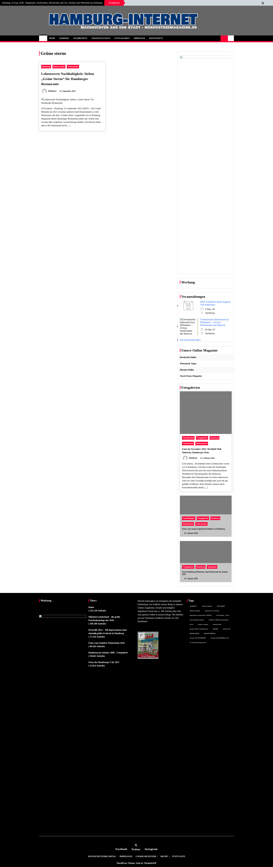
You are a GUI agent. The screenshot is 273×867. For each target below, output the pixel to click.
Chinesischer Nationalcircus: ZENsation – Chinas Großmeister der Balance (214, 322)
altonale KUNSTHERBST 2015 (220, 638)
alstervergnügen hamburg (197, 620)
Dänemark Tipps (188, 363)
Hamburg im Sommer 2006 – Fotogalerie (108, 652)
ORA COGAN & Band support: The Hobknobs (215, 303)
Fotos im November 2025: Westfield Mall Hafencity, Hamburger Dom (201, 451)
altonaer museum (203, 624)
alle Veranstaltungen (190, 339)
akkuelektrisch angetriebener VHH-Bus (201, 615)
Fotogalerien (122, 38)
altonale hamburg (209, 633)
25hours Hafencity (207, 606)
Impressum (139, 38)
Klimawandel (59, 66)
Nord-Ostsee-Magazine (191, 376)
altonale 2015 (226, 629)
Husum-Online (187, 370)
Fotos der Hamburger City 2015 (103, 662)
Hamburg (64, 38)
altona (191, 624)
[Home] (43, 38)
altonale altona (194, 633)
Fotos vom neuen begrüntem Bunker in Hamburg (203, 529)
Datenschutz (156, 38)
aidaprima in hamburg (212, 611)
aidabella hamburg (195, 611)
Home (52, 38)
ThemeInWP (150, 863)
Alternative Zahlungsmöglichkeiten (219, 620)
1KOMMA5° (193, 606)
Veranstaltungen (100, 38)
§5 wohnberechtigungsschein (198, 642)
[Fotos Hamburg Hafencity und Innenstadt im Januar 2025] (206, 561)
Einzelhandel (188, 438)
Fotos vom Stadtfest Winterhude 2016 (106, 643)
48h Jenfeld (221, 606)
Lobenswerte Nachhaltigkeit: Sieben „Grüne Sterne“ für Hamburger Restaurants (67, 79)
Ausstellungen (189, 518)
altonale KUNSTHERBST (198, 638)
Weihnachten (201, 443)
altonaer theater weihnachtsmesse (199, 629)
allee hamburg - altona (222, 615)
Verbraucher (73, 66)
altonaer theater (217, 624)
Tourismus (212, 567)
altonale (215, 629)
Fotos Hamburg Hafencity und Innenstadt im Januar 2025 (205, 573)
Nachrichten (80, 38)
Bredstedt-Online (188, 357)
